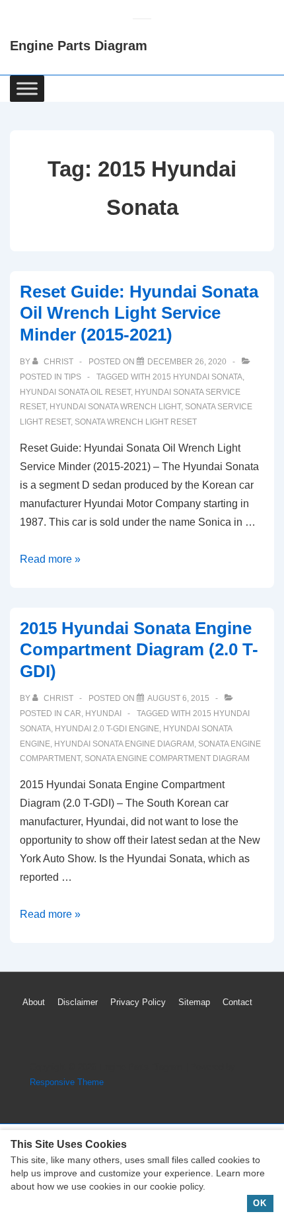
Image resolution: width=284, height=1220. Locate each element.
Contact (237, 1002)
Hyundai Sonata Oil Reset (75, 392)
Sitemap (194, 1002)
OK (260, 1203)
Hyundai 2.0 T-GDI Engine (107, 728)
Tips (72, 377)
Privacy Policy (138, 1002)
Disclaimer (77, 1002)
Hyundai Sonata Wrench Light (115, 406)
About (33, 1002)
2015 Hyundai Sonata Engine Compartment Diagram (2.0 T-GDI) (139, 649)
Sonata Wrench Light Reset (136, 422)
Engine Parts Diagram (78, 45)
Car (72, 713)
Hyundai (103, 713)
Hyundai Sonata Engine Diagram (124, 744)
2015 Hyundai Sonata (197, 377)
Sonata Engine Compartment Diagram (167, 758)
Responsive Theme (67, 1082)
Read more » (50, 559)
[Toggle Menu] (27, 88)
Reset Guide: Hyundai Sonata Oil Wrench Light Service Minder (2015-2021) (139, 313)
